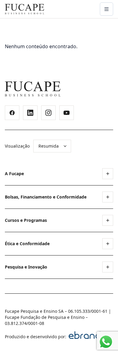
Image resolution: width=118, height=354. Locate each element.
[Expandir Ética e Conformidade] (107, 243)
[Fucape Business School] (33, 89)
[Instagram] (48, 112)
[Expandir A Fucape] (107, 173)
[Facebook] (12, 112)
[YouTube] (66, 112)
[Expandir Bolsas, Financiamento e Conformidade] (107, 197)
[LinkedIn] (30, 112)
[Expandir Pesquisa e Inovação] (107, 267)
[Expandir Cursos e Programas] (107, 220)
